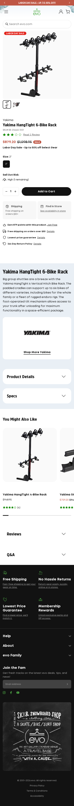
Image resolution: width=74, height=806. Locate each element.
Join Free (52, 225)
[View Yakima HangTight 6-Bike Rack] (7, 104)
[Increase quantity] (15, 191)
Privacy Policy (37, 786)
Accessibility (37, 796)
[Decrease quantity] (6, 191)
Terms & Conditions (37, 791)
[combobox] (37, 24)
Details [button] (51, 231)
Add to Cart (46, 191)
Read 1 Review (31, 134)
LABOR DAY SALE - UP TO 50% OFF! (37, 3)
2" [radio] (6, 164)
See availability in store (53, 211)
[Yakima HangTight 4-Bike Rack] (30, 455)
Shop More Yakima (37, 352)
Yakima (8, 120)
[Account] (61, 11)
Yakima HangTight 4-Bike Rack (25, 494)
